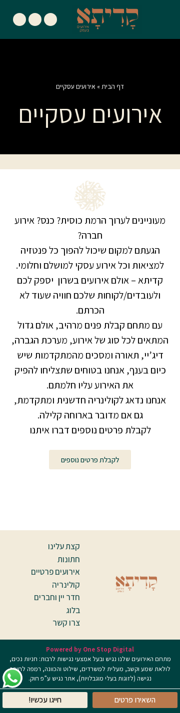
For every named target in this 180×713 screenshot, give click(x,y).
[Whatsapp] (19, 19)
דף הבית (113, 86)
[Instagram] (35, 19)
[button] (162, 19)
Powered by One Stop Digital (90, 649)
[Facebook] (50, 19)
